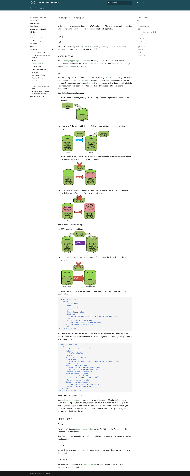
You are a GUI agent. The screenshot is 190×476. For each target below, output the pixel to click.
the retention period (123, 47)
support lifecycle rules (84, 429)
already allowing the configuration (100, 47)
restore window (119, 64)
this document (92, 29)
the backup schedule (95, 64)
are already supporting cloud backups (75, 61)
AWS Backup (119, 400)
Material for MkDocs (43, 473)
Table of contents (143, 17)
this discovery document (80, 80)
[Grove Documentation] (32, 2)
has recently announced (73, 400)
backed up (86, 450)
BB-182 (109, 78)
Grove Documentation (37, 8)
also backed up (90, 464)
